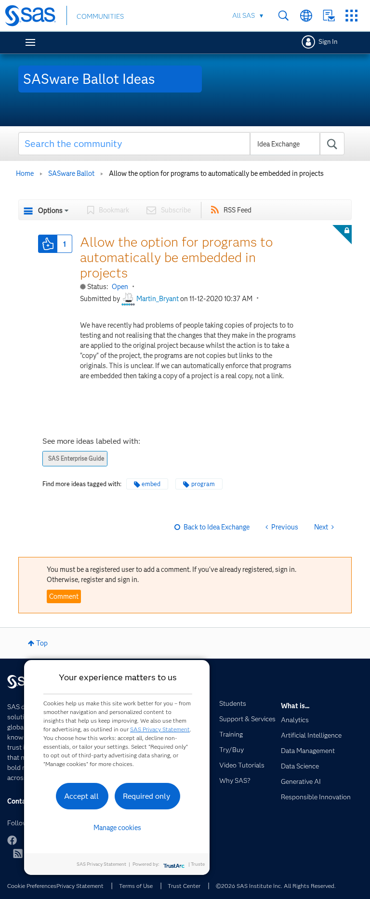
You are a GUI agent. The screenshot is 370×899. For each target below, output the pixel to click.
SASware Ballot (71, 173)
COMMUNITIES (100, 16)
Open (120, 286)
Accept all (81, 796)
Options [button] (50, 210)
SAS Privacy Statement (160, 729)
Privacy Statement (80, 885)
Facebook (12, 840)
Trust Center (184, 885)
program (203, 484)
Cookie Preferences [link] (31, 885)
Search (284, 16)
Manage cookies (117, 827)
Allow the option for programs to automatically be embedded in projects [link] (216, 173)
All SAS (243, 15)
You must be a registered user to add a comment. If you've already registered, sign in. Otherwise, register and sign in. (171, 574)
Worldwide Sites (306, 16)
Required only (147, 796)
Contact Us (329, 16)
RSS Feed (237, 210)
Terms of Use (136, 885)
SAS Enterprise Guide (76, 458)
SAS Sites (351, 16)
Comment (64, 596)
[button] (47, 244)
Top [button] (42, 643)
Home (25, 173)
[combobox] (181, 143)
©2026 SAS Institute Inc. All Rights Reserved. (276, 885)
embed (151, 484)
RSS (18, 853)
